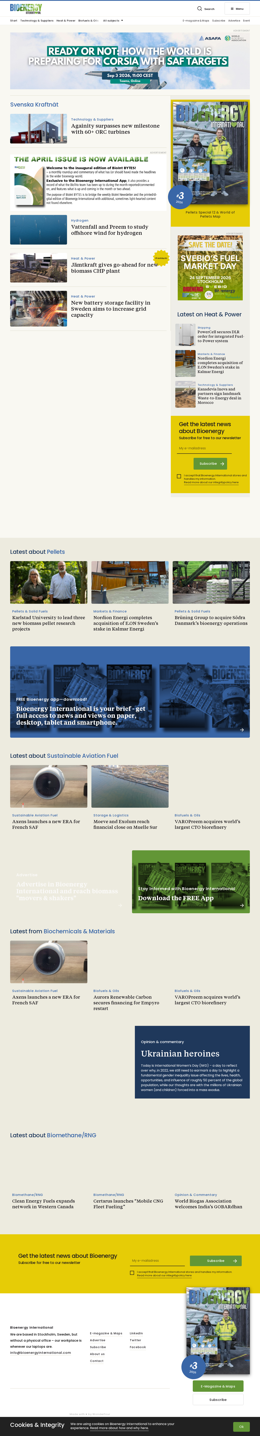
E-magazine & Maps (196, 20)
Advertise (234, 20)
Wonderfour (101, 1414)
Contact (97, 1361)
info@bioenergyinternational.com (40, 1352)
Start (13, 21)
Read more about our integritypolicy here (211, 482)
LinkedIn (136, 1333)
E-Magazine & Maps (218, 1386)
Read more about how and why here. (119, 1428)
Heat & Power (65, 21)
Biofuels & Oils (88, 21)
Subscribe (218, 20)
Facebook (138, 1347)
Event (246, 20)
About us (97, 1354)
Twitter (135, 1340)
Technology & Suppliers (36, 21)
